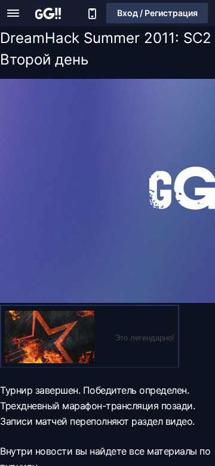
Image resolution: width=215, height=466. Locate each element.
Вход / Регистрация (157, 13)
